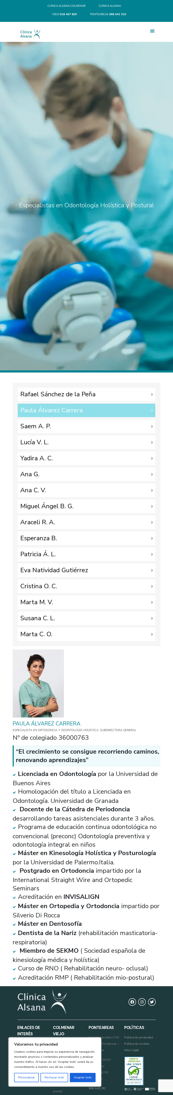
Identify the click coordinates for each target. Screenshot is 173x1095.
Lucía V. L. (34, 442)
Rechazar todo (54, 1077)
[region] (54, 1062)
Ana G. (29, 474)
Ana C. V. (33, 490)
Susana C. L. (37, 618)
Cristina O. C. (38, 586)
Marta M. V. (36, 602)
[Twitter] (152, 1002)
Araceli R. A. (37, 522)
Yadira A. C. (36, 458)
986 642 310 (97, 1088)
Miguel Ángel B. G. (46, 506)
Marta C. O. (36, 634)
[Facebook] (132, 1002)
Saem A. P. (35, 426)
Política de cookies (136, 1044)
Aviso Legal (131, 1050)
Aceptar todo (83, 1077)
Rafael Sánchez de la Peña (58, 394)
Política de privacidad (138, 1037)
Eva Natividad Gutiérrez (54, 570)
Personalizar (26, 1077)
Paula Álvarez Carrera (51, 410)
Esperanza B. (38, 538)
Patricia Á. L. (38, 554)
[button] (152, 30)
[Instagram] (142, 1002)
